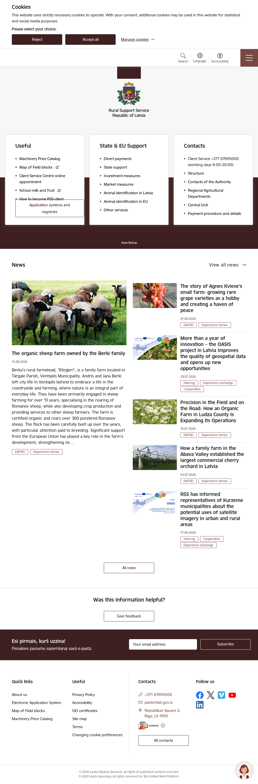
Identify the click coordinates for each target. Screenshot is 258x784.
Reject (37, 39)
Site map (79, 718)
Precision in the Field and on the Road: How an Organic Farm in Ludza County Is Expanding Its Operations (212, 411)
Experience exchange (218, 383)
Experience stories (46, 452)
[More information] (163, 725)
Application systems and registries (49, 208)
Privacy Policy (83, 694)
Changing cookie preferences (97, 734)
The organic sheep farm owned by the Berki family (68, 353)
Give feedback (129, 616)
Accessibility (82, 702)
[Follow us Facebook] (200, 695)
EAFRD (20, 452)
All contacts (163, 740)
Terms (77, 726)
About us (19, 694)
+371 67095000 (158, 694)
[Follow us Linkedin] (200, 705)
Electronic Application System (36, 702)
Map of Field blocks (28, 710)
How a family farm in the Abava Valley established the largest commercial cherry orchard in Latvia (212, 457)
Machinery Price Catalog (32, 718)
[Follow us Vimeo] (221, 695)
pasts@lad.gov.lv (159, 702)
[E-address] (148, 725)
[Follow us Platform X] (210, 695)
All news (129, 567)
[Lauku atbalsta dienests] (40, 58)
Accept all (91, 39)
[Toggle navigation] (249, 58)
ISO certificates (85, 710)
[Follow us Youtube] (232, 695)
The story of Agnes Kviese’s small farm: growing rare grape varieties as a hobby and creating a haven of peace (211, 298)
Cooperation (192, 389)
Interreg (189, 383)
